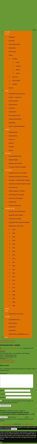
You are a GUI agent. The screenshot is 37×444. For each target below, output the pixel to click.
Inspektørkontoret (14, 319)
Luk (1, 442)
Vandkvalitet (12, 112)
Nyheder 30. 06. (10, 208)
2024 (13, 237)
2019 (13, 255)
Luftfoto (14, 84)
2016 (13, 266)
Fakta (6, 91)
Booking (11, 143)
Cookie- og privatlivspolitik (17, 126)
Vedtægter (12, 37)
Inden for (15, 77)
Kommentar (4, 373)
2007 (13, 298)
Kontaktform (12, 330)
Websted (2, 397)
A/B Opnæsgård (7, 424)
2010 (13, 287)
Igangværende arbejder (16, 215)
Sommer (18, 66)
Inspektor (4, 348)
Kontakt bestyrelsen (15, 205)
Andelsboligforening (15, 156)
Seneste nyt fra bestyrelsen (17, 211)
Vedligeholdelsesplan (15, 119)
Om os (7, 34)
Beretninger (12, 51)
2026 (13, 229)
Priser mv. (12, 139)
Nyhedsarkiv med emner (16, 226)
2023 (13, 240)
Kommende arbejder (15, 219)
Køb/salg (7, 153)
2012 (13, 280)
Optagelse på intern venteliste (18, 173)
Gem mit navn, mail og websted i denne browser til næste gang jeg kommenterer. (16, 401)
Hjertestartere (13, 104)
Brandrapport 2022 (14, 115)
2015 (13, 269)
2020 (13, 251)
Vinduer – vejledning (15, 97)
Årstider (14, 59)
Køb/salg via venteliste (15, 163)
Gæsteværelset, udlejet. (7, 340)
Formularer (8, 170)
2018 (13, 258)
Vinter (17, 73)
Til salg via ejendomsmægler (17, 167)
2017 (13, 262)
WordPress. (30, 424)
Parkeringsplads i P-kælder (17, 191)
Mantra (23, 424)
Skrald (7, 308)
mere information (5, 429)
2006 (13, 302)
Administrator (13, 323)
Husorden (12, 41)
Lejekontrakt (12, 202)
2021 (13, 248)
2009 (13, 291)
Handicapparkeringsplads (16, 194)
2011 (13, 284)
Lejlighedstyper (13, 160)
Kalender (11, 147)
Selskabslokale (13, 132)
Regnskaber (12, 48)
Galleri (11, 55)
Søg (6, 337)
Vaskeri (11, 150)
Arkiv (6, 311)
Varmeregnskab (13, 101)
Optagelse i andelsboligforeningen (19, 180)
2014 (13, 273)
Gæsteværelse (13, 136)
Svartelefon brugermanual (17, 93)
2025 (13, 233)
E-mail (2, 394)
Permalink (9, 358)
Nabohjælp (12, 122)
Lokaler (7, 129)
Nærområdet (16, 80)
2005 (13, 306)
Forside (7, 32)
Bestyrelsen (12, 327)
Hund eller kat (13, 187)
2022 (13, 244)
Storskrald (12, 108)
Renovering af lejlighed (16, 198)
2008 (13, 295)
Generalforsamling (14, 44)
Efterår (18, 70)
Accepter (14, 429)
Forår (17, 62)
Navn (2, 390)
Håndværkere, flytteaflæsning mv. (19, 334)
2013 (13, 277)
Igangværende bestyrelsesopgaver (19, 222)
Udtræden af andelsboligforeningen (20, 184)
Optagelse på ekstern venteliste (18, 176)
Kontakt (7, 317)
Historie (11, 88)
